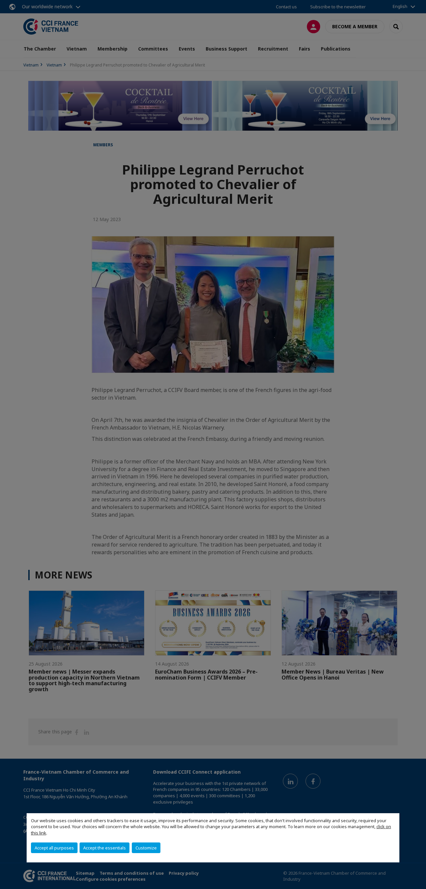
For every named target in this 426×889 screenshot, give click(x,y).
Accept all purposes (54, 848)
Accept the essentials (104, 848)
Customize (146, 848)
